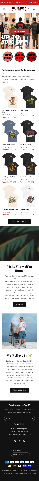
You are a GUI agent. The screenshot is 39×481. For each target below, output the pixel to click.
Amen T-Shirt (24, 110)
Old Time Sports (11, 470)
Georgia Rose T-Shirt (26, 177)
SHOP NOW (19, 31)
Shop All (19, 304)
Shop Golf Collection (19, 221)
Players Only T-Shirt (8, 144)
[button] (4, 8)
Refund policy (33, 470)
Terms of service (8, 473)
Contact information (21, 473)
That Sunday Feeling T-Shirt (9, 111)
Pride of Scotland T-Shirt (10, 209)
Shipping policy (33, 473)
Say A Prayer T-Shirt (8, 177)
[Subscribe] (32, 418)
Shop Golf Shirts (19, 390)
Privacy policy (23, 470)
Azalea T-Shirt (24, 209)
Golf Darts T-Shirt (26, 144)
